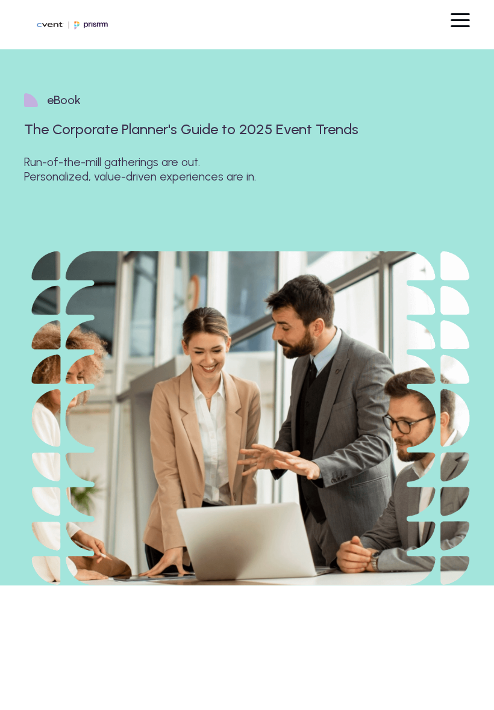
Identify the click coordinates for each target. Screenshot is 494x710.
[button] (460, 18)
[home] (59, 25)
